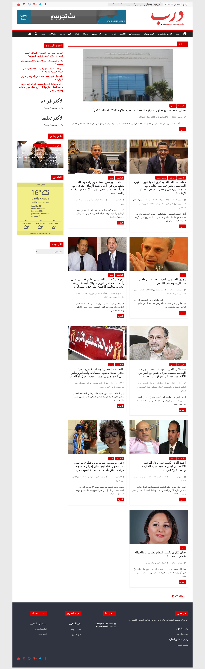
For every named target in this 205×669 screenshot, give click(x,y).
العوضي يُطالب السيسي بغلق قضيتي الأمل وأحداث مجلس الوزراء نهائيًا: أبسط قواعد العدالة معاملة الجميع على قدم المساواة (97, 283)
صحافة (86, 33)
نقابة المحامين (149, 203)
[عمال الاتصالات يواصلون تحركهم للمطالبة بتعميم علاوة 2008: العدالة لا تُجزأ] (128, 50)
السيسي (84, 293)
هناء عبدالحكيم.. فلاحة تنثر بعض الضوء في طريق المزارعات (128, 6)
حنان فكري (150, 563)
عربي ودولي (148, 33)
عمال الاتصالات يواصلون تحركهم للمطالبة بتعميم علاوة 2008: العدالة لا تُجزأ (139, 110)
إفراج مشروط (99, 476)
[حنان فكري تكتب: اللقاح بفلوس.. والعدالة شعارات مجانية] (159, 511)
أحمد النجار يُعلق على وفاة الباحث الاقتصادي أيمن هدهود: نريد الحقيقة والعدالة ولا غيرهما (164, 466)
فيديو (43, 33)
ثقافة (77, 33)
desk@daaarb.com (104, 623)
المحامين (182, 203)
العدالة (163, 117)
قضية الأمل (108, 297)
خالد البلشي (159, 203)
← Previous (179, 595)
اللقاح (158, 563)
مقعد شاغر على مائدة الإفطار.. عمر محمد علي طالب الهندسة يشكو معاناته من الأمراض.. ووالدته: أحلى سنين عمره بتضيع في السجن (39, 155)
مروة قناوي (120, 480)
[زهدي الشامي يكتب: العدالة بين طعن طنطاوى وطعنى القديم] (159, 238)
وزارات (121, 203)
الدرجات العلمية (149, 383)
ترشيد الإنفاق (94, 199)
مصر (177, 33)
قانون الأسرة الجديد (107, 387)
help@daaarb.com (104, 626)
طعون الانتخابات (173, 293)
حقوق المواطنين (172, 203)
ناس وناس (96, 33)
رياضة (62, 33)
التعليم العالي (161, 383)
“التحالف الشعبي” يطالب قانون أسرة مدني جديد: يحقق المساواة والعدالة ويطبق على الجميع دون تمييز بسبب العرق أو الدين (97, 372)
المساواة (82, 383)
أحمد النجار (162, 476)
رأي (106, 33)
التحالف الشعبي (99, 383)
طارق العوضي (119, 297)
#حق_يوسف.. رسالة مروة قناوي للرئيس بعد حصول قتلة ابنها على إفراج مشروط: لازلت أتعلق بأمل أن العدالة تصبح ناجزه (99, 466)
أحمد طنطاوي (159, 289)
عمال (114, 33)
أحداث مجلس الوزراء (97, 293)
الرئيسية (181, 105)
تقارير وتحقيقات (165, 33)
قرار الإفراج (76, 476)
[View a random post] (29, 34)
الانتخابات (149, 289)
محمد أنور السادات (81, 199)
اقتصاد (123, 33)
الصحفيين (143, 199)
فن (69, 33)
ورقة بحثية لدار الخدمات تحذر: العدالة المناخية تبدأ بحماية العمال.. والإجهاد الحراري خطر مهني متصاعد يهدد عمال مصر (41, 87)
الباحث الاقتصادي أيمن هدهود (145, 476)
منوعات (52, 33)
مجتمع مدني (134, 33)
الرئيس (90, 476)
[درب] (184, 34)
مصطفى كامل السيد (149, 387)
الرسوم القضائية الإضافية (157, 199)
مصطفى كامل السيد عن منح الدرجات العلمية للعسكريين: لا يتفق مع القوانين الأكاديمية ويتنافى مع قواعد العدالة (162, 372)
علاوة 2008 (155, 117)
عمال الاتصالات (144, 117)
